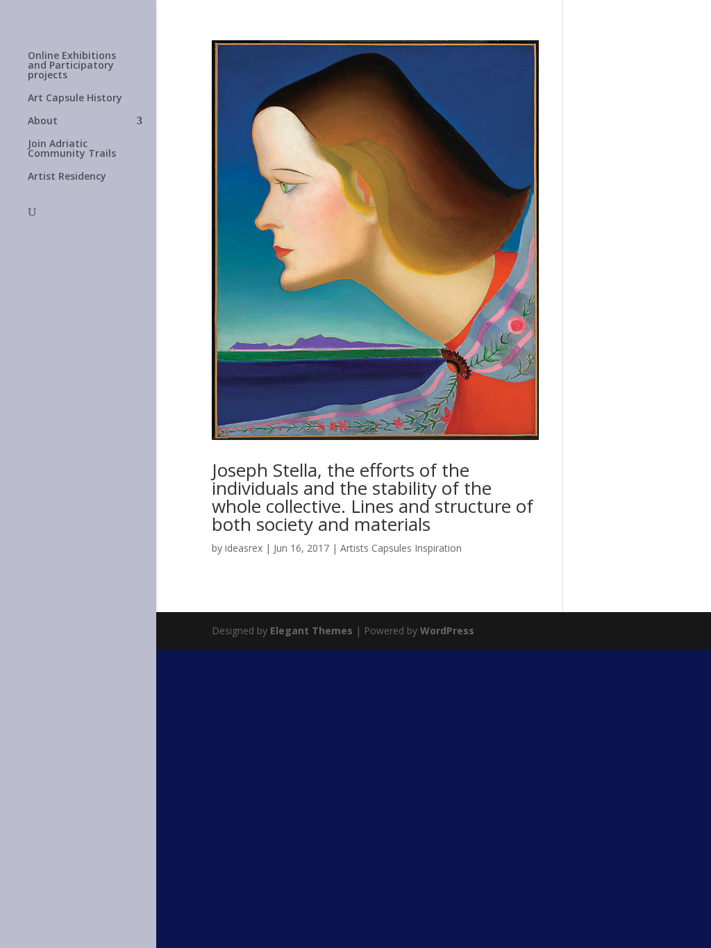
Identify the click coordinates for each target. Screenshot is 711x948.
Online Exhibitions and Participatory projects (72, 66)
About (43, 121)
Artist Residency (67, 177)
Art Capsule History (75, 98)
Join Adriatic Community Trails (72, 149)
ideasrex (243, 548)
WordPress (447, 630)
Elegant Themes (311, 630)
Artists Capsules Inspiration (401, 548)
